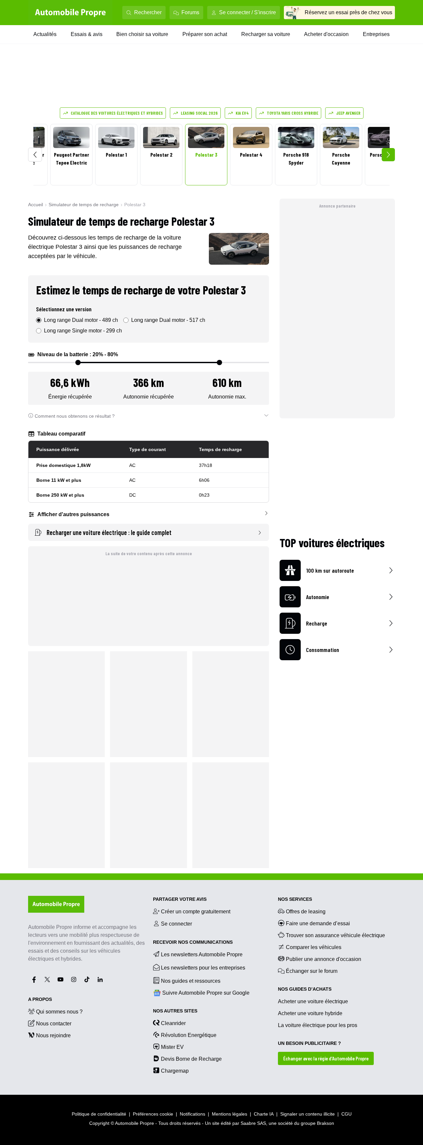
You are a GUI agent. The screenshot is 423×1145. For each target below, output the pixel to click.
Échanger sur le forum (311, 971)
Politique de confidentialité (99, 1114)
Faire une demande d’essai (318, 923)
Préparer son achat (204, 34)
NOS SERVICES (295, 899)
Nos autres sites (175, 1010)
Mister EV (172, 1047)
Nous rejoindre (53, 1035)
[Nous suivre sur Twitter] (47, 979)
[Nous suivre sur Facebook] (34, 979)
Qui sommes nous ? (59, 1011)
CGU (346, 1114)
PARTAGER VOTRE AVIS (180, 899)
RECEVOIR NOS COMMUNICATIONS (193, 942)
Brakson (325, 1123)
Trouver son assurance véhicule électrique (335, 935)
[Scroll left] (35, 155)
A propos (40, 999)
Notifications (192, 1114)
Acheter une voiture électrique (313, 1001)
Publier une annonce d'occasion (323, 959)
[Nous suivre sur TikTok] (87, 979)
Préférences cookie (153, 1114)
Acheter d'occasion (326, 34)
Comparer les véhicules (313, 947)
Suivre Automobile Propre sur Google (206, 993)
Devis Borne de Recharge (191, 1059)
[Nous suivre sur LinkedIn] (100, 979)
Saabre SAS (253, 1123)
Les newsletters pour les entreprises (203, 968)
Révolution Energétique (188, 1035)
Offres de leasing (306, 911)
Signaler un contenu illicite (307, 1114)
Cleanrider (173, 1023)
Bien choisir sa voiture (142, 34)
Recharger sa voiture (265, 34)
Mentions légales (229, 1114)
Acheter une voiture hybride (310, 1013)
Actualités (45, 34)
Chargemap (175, 1071)
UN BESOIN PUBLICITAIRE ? (309, 1043)
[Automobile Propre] (70, 12)
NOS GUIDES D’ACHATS (304, 989)
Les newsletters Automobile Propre (202, 954)
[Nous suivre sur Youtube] (60, 979)
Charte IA (264, 1114)
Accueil (35, 204)
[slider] (78, 362)
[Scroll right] (388, 154)
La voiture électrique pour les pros (317, 1025)
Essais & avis (86, 34)
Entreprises (376, 34)
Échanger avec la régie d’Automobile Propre (325, 1058)
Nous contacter (53, 1023)
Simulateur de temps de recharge (84, 204)
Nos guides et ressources (190, 981)
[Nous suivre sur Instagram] (74, 979)
